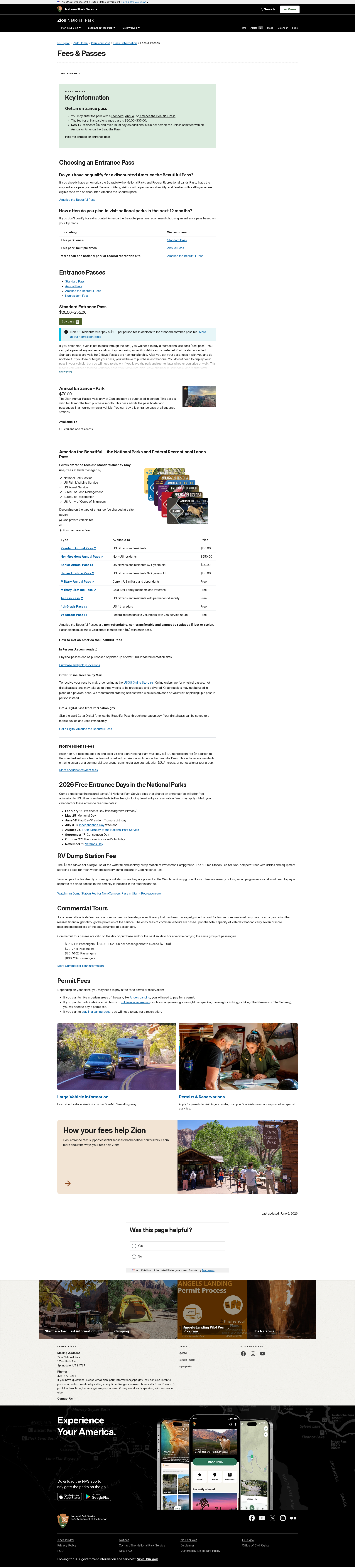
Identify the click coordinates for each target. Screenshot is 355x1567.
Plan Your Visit (69, 27)
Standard (117, 116)
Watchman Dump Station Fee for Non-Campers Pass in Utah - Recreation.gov (109, 893)
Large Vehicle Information (83, 1096)
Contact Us (65, 1398)
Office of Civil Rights (255, 1545)
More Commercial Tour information (80, 966)
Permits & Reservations (202, 1096)
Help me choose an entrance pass (88, 137)
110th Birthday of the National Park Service (110, 830)
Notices (124, 1540)
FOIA (61, 1551)
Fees (295, 27)
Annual (129, 116)
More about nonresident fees (78, 770)
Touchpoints (208, 1270)
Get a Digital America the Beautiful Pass (85, 729)
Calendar (283, 27)
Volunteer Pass (72, 615)
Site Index (188, 1359)
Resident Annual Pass (77, 548)
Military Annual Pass (76, 581)
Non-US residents (83, 125)
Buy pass (68, 321)
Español (187, 1366)
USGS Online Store (137, 682)
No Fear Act (188, 1540)
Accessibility (65, 1540)
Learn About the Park (100, 27)
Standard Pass (177, 240)
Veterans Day (94, 844)
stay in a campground (96, 1011)
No (140, 1256)
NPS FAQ (125, 1551)
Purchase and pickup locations (79, 665)
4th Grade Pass (72, 606)
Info (244, 27)
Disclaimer (187, 1545)
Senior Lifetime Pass (76, 573)
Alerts (256, 27)
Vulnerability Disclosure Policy (200, 1551)
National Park (75, 20)
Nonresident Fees (77, 295)
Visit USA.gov (147, 1559)
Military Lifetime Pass (77, 590)
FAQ (184, 1353)
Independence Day (91, 825)
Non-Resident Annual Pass (81, 556)
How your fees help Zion (104, 1130)
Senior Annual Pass (75, 565)
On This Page (77, 73)
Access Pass (70, 598)
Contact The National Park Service (142, 1545)
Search (269, 9)
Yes (140, 1245)
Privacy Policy (67, 1545)
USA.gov (248, 1540)
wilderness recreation (135, 1002)
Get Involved (129, 27)
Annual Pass (175, 248)
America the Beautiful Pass (157, 116)
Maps (270, 27)
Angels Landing (140, 997)
